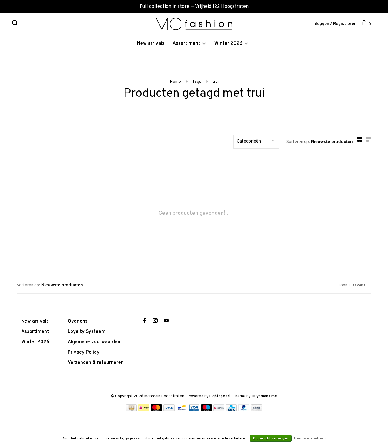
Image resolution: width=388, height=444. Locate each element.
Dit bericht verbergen (270, 438)
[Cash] (131, 410)
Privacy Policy (83, 352)
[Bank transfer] (256, 410)
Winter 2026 (228, 44)
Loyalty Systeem (86, 332)
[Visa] (169, 410)
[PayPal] (243, 410)
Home (175, 81)
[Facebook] (144, 321)
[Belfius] (218, 410)
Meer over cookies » (310, 438)
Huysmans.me (264, 396)
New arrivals (151, 44)
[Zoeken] (15, 24)
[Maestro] (206, 410)
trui (215, 81)
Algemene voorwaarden (94, 342)
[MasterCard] (156, 410)
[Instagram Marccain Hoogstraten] (155, 321)
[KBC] (231, 410)
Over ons (78, 321)
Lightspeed (219, 396)
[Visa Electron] (194, 410)
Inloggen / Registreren (334, 23)
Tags (196, 81)
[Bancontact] (181, 410)
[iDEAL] (143, 410)
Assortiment (186, 44)
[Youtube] (166, 321)
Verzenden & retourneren (96, 363)
